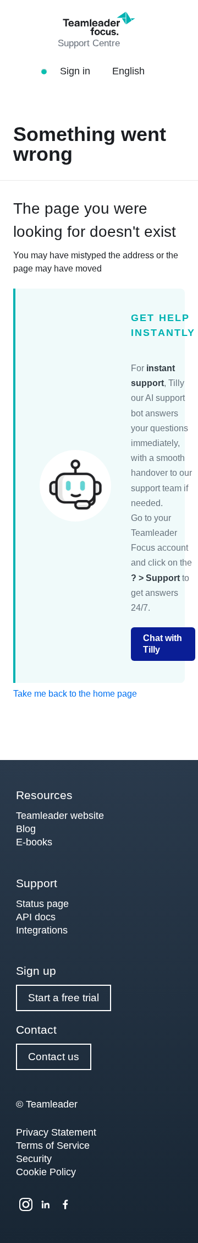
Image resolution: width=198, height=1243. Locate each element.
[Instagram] (26, 1204)
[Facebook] (65, 1204)
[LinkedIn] (46, 1204)
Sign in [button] (76, 71)
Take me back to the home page (75, 693)
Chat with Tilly (162, 643)
